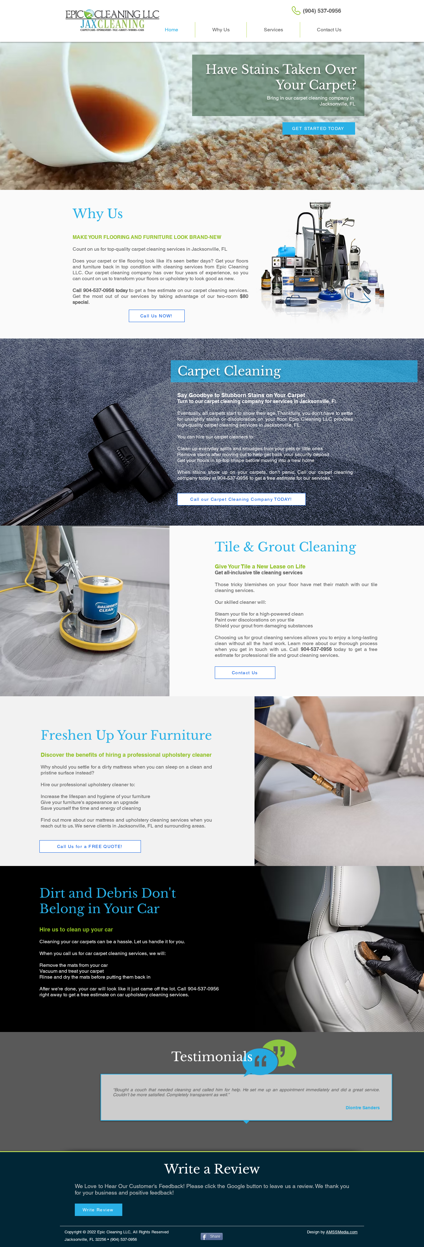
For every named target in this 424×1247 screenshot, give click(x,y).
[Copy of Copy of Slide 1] (209, 1127)
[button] (273, 30)
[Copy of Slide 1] (202, 1127)
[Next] (405, 1103)
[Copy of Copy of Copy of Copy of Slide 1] (223, 1127)
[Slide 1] (195, 1127)
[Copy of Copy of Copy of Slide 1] (216, 1127)
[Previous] (18, 1103)
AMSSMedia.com (342, 1232)
